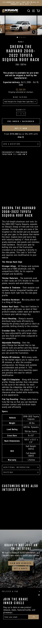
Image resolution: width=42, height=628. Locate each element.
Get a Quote (21, 568)
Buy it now (21, 128)
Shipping (11, 92)
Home (20, 41)
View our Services (21, 563)
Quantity (21, 110)
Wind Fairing (20, 97)
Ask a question (12, 144)
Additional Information (17, 467)
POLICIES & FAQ (10, 591)
